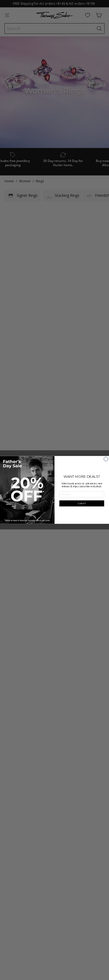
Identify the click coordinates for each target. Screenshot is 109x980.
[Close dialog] (106, 459)
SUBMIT (82, 503)
